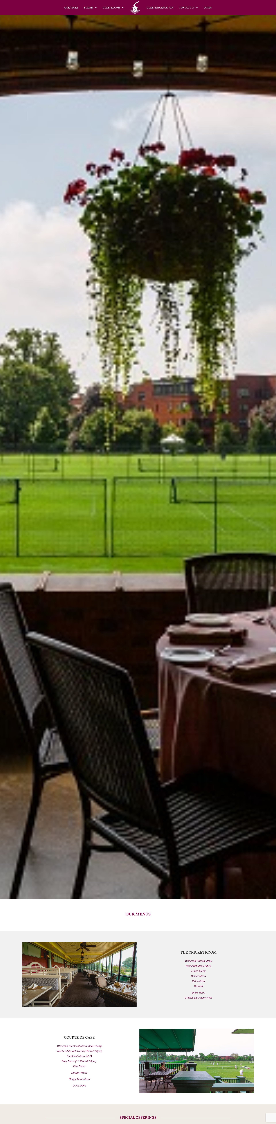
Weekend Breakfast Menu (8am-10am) (79, 1046)
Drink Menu (198, 992)
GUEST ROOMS (111, 7)
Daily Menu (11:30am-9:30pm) (79, 1061)
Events (89, 7)
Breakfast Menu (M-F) (198, 966)
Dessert (198, 986)
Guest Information (160, 7)
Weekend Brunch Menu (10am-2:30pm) (79, 1051)
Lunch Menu (198, 971)
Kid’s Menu (198, 981)
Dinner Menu (198, 976)
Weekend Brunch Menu (198, 961)
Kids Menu (79, 1066)
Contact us (187, 7)
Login (208, 7)
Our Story (71, 7)
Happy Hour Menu (79, 1079)
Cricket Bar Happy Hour (198, 997)
